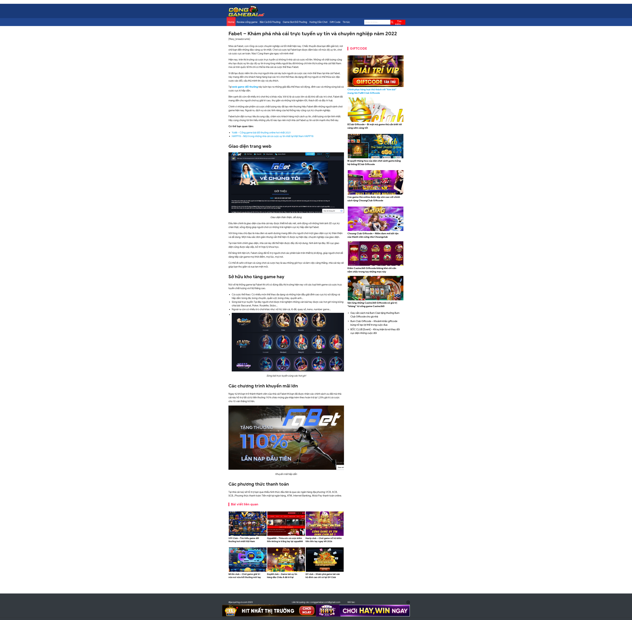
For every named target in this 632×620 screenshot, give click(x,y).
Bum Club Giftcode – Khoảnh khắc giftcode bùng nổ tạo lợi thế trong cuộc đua (373, 323)
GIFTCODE (358, 48)
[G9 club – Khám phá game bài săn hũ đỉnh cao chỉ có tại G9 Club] (325, 571)
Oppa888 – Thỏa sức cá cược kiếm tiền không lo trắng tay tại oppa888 (285, 540)
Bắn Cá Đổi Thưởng (270, 22)
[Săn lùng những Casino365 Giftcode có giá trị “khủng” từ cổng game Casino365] (375, 299)
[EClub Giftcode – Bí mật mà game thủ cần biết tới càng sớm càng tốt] (375, 121)
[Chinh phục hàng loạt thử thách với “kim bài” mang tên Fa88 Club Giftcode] (375, 71)
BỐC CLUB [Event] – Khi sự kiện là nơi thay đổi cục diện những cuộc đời (375, 331)
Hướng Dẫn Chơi (318, 22)
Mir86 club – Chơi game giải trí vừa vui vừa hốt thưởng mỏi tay (244, 576)
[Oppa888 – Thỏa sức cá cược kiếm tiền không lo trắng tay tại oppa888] (286, 535)
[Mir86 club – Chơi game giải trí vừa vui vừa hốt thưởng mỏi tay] (248, 571)
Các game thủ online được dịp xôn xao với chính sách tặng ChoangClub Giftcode (373, 199)
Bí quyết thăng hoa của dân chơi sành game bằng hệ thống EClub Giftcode (374, 162)
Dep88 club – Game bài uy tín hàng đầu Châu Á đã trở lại (282, 576)
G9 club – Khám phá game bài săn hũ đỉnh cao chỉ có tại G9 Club (322, 576)
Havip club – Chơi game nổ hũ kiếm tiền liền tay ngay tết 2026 (323, 540)
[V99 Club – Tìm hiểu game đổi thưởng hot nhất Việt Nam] (248, 535)
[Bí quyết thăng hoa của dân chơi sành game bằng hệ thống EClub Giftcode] (375, 157)
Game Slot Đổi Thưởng (295, 22)
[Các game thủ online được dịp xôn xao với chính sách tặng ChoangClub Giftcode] (375, 194)
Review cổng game (247, 22)
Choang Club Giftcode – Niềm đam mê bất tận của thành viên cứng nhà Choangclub (372, 235)
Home (231, 22)
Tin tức (346, 22)
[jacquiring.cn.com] (246, 15)
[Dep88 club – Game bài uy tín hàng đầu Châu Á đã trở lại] (286, 571)
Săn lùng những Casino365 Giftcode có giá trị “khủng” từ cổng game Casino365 (372, 304)
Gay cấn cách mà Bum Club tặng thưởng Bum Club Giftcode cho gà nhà (374, 314)
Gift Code (335, 22)
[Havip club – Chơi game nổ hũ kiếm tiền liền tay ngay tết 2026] (325, 535)
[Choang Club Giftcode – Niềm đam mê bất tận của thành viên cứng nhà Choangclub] (375, 230)
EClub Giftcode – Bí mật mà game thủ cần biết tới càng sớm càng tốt (374, 126)
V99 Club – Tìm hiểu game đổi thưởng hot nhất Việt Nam (243, 540)
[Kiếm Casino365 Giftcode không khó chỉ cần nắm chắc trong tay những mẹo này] (375, 265)
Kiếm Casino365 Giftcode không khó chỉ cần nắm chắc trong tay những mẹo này (371, 270)
